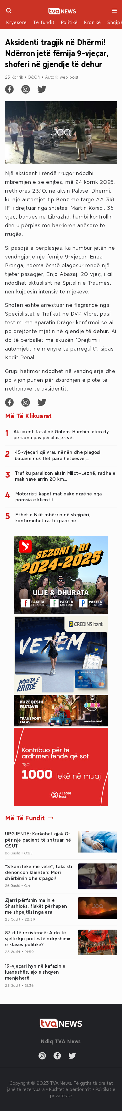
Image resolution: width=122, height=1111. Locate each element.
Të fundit (44, 22)
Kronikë (92, 22)
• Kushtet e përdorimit (69, 1089)
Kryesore (16, 22)
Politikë (69, 22)
